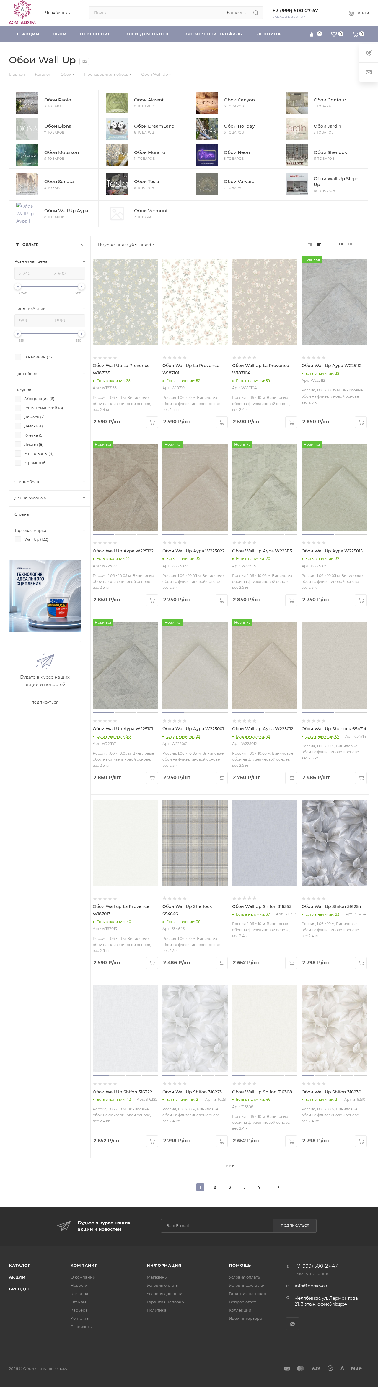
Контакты (80, 1318)
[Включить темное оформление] (334, 12)
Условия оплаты (163, 1285)
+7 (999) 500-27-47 (295, 11)
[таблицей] (360, 244)
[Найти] (256, 12)
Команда (79, 1293)
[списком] (350, 244)
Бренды (19, 1288)
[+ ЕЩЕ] (297, 34)
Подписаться (295, 1225)
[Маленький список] (310, 244)
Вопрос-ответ (242, 1301)
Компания (84, 1265)
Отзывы (78, 1301)
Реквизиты (81, 1326)
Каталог (19, 1265)
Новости (79, 1285)
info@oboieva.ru (312, 1286)
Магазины (157, 1277)
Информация (164, 1265)
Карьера (79, 1310)
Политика (157, 1310)
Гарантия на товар (165, 1301)
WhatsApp (292, 1323)
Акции (17, 1277)
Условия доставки (165, 1293)
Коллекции (240, 1310)
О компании (83, 1277)
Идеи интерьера (245, 1318)
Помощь (240, 1265)
